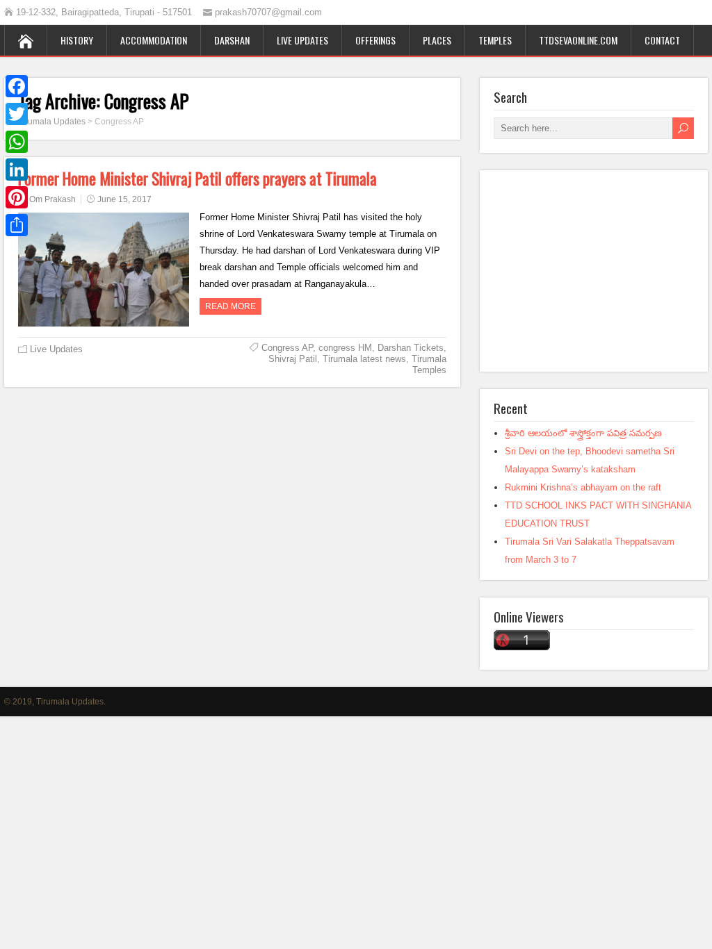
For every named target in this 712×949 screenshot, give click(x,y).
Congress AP (287, 348)
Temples (495, 40)
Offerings (375, 40)
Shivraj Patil (292, 359)
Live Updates (302, 40)
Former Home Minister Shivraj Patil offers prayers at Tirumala (197, 178)
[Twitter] (17, 114)
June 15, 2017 (124, 199)
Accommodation (153, 40)
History (76, 40)
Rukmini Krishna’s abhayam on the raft (583, 487)
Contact (662, 40)
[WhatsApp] (17, 142)
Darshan (232, 40)
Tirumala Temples (429, 364)
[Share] (17, 225)
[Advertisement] (594, 271)
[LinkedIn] (17, 169)
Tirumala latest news (364, 359)
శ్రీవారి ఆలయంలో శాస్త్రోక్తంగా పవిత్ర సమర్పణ (583, 433)
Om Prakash (52, 199)
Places (437, 40)
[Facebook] (17, 86)
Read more (230, 306)
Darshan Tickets (411, 348)
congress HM (345, 348)
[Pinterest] (17, 197)
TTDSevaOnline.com (578, 40)
